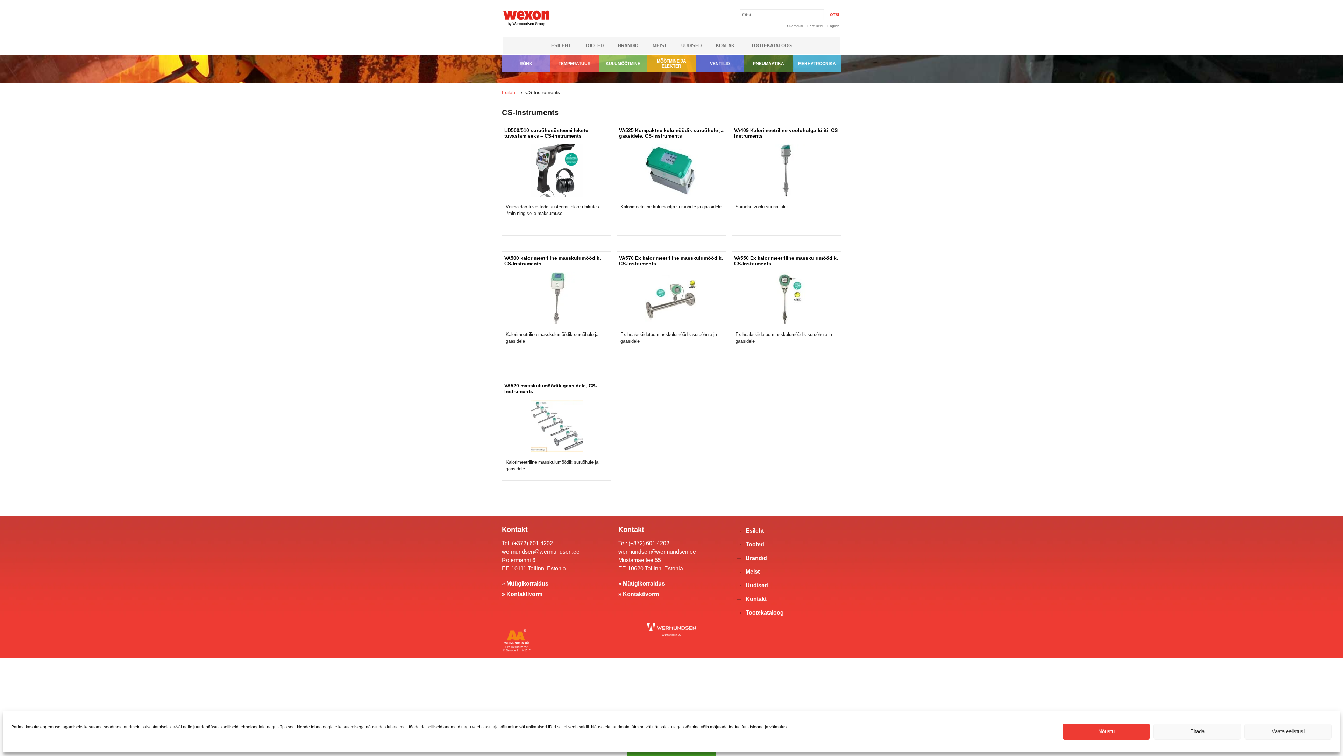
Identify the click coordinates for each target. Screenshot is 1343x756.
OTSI (834, 15)
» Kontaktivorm (522, 594)
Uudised (691, 45)
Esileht (561, 45)
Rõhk (526, 63)
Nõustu (1106, 732)
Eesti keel (815, 26)
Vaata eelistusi (1288, 732)
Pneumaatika (768, 63)
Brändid (628, 45)
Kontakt (726, 45)
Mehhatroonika (817, 63)
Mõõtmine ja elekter (671, 64)
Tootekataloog (771, 45)
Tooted (594, 45)
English (833, 26)
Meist (660, 45)
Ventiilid (720, 63)
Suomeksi (795, 26)
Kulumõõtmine (623, 63)
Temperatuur (575, 63)
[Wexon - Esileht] (526, 27)
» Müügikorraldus (525, 584)
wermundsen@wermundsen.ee (541, 552)
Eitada (1197, 732)
